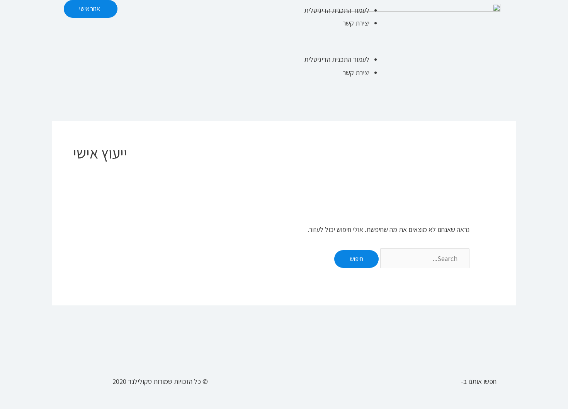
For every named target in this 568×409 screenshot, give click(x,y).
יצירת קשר (356, 23)
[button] (339, 46)
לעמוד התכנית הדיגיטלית (336, 10)
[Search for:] (424, 258)
